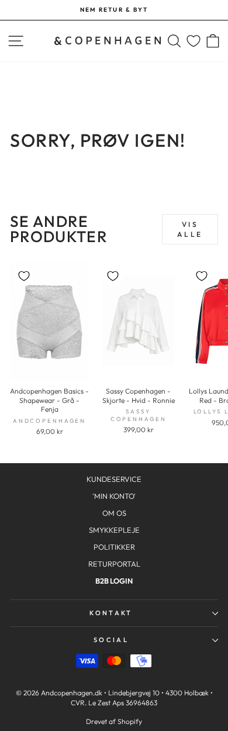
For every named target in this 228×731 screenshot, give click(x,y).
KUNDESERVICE (114, 479)
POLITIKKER (114, 546)
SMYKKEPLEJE (114, 530)
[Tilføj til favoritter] (24, 276)
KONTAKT (110, 613)
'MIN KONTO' (114, 496)
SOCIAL (111, 640)
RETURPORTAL (114, 563)
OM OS (114, 513)
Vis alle (189, 229)
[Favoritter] (193, 41)
